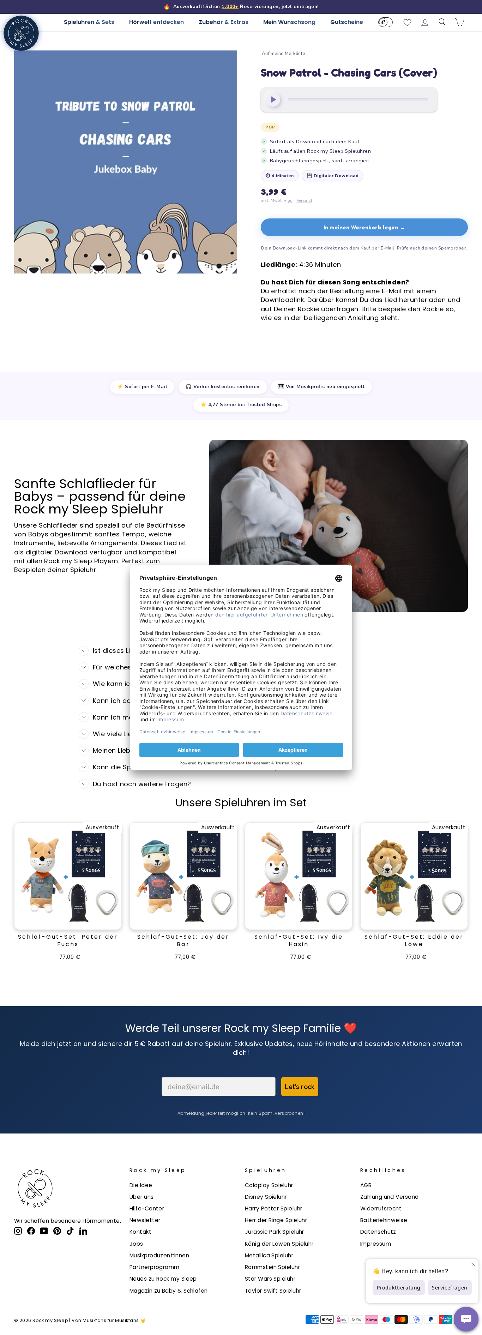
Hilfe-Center (146, 1208)
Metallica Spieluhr (269, 1255)
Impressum (375, 1243)
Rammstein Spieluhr (272, 1267)
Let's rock (300, 1086)
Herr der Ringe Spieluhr (276, 1220)
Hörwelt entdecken (156, 22)
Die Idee (140, 1185)
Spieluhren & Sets (89, 22)
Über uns (141, 1197)
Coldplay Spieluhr (269, 1185)
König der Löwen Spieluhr (279, 1243)
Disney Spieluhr (266, 1197)
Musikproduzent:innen (159, 1255)
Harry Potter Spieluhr (273, 1208)
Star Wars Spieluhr (270, 1278)
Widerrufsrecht (381, 1208)
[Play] (273, 99)
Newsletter (145, 1220)
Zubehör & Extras (223, 22)
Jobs (136, 1243)
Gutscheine (346, 22)
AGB (366, 1185)
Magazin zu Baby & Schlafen (168, 1290)
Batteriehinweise (383, 1220)
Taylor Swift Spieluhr (273, 1290)
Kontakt (140, 1231)
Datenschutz (378, 1231)
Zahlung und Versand (389, 1197)
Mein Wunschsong (289, 22)
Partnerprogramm (154, 1267)
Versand (304, 200)
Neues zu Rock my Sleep (163, 1278)
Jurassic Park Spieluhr (274, 1231)
